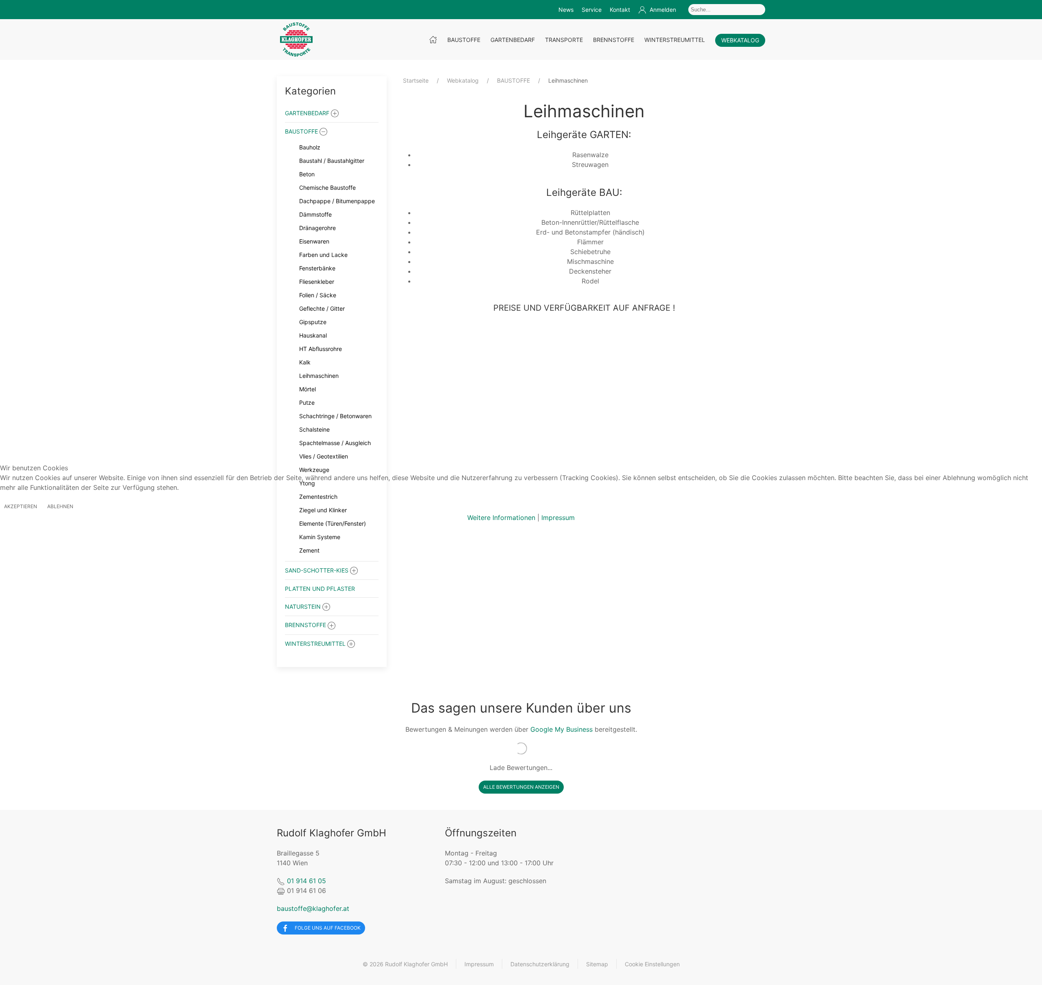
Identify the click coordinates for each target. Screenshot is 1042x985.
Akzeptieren (20, 506)
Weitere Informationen (501, 517)
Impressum (558, 517)
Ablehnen (60, 506)
